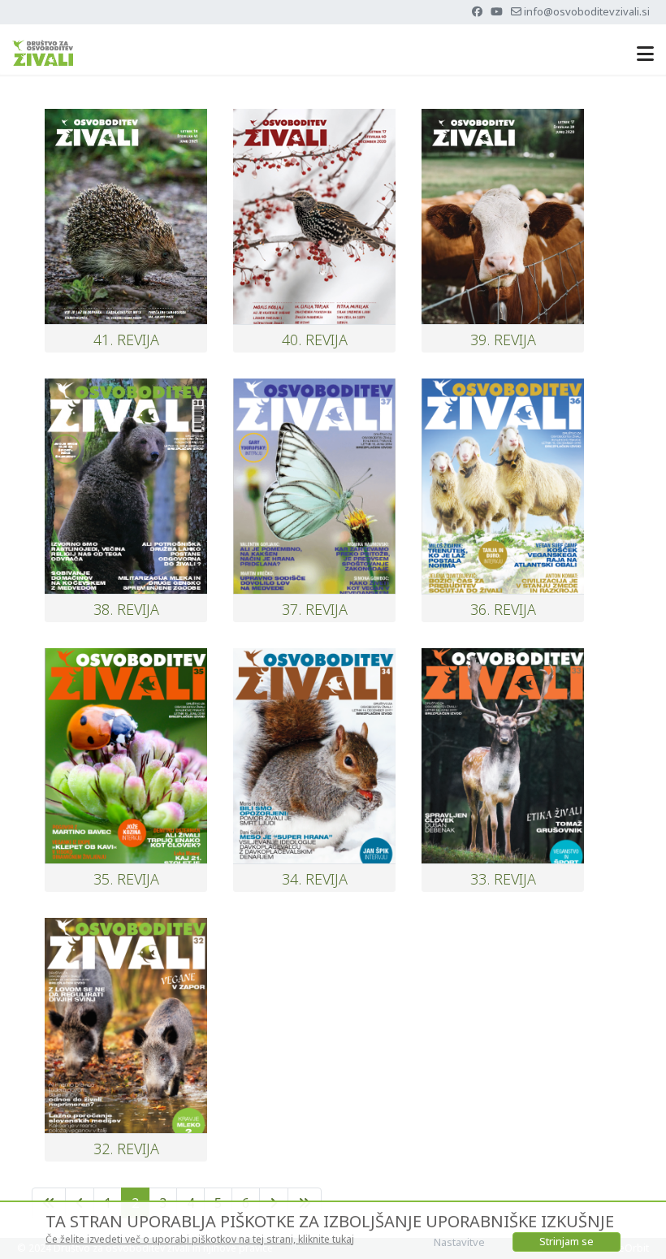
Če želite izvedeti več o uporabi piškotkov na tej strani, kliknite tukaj (199, 1239)
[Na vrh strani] (637, 1229)
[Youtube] (497, 11)
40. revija (315, 339)
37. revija (315, 609)
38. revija (126, 609)
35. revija (126, 879)
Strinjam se (566, 1241)
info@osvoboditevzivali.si (587, 11)
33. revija (503, 879)
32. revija (126, 1148)
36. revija (503, 609)
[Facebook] (477, 11)
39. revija (503, 339)
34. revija (315, 879)
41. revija (126, 339)
